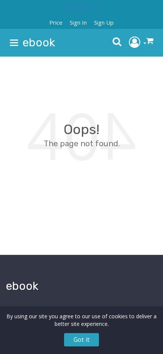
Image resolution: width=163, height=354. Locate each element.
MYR (83, 9)
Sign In (78, 22)
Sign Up (104, 22)
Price (56, 22)
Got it (81, 339)
